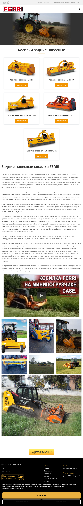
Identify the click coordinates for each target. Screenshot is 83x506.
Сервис (46, 481)
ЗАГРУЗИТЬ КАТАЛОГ (43, 452)
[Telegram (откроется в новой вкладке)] (8, 2)
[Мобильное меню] (79, 9)
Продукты (47, 473)
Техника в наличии (50, 479)
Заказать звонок (42, 2)
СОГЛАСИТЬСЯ (41, 495)
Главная (46, 468)
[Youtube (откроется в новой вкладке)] (4, 2)
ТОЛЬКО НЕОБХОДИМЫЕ (22, 502)
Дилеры (46, 476)
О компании (48, 471)
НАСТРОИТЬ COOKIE (61, 502)
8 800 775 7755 (58, 2)
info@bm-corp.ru (73, 2)
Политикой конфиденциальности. (13, 488)
